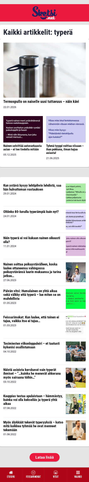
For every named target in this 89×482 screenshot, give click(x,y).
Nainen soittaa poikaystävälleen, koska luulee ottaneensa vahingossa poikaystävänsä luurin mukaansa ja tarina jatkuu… (32, 270)
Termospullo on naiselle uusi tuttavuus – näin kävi (41, 101)
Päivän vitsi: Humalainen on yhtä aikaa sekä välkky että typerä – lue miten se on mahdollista (31, 295)
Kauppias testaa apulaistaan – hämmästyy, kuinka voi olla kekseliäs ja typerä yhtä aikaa (33, 400)
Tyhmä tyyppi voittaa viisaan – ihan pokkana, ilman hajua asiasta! (65, 149)
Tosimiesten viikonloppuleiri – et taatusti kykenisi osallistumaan (31, 345)
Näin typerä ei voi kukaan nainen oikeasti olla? (31, 240)
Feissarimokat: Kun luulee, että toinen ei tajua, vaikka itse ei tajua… (31, 319)
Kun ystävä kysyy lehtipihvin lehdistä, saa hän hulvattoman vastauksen (32, 187)
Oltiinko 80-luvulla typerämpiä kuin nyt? (31, 212)
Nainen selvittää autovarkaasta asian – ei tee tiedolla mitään (22, 147)
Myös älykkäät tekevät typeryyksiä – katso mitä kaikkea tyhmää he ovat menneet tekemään (33, 426)
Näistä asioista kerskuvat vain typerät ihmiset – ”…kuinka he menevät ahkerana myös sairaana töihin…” (32, 373)
